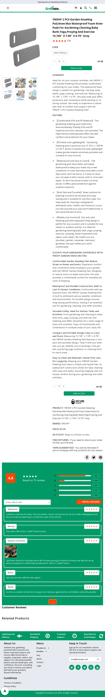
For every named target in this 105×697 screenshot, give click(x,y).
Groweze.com (51, 693)
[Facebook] (78, 667)
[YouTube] (97, 667)
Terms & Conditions (12, 682)
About (39, 658)
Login (38, 665)
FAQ (38, 655)
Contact (39, 662)
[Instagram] (90, 667)
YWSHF (65, 423)
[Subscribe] (98, 659)
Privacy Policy (10, 686)
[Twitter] (71, 667)
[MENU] (8, 8)
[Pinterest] (84, 667)
